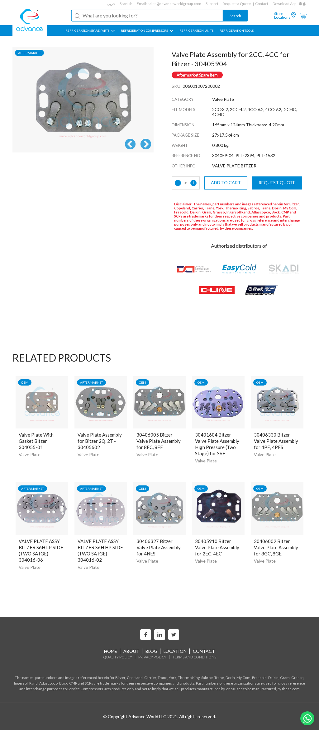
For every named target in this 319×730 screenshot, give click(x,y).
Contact (261, 3)
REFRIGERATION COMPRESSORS (145, 30)
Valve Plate (29, 454)
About (131, 651)
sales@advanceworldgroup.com (174, 3)
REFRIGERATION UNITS (196, 30)
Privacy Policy (152, 657)
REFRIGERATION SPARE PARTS (87, 30)
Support (212, 3)
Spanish (126, 3)
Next (146, 144)
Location (175, 651)
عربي (111, 3)
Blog (151, 651)
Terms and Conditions (194, 657)
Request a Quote (237, 3)
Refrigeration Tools (237, 30)
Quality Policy (117, 657)
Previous (130, 144)
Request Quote (277, 182)
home (110, 651)
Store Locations (282, 15)
